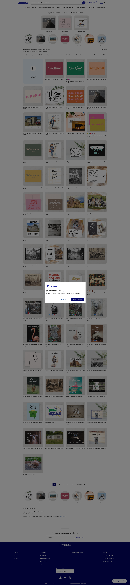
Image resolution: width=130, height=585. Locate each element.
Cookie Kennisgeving (66, 292)
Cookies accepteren (77, 299)
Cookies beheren (64, 299)
